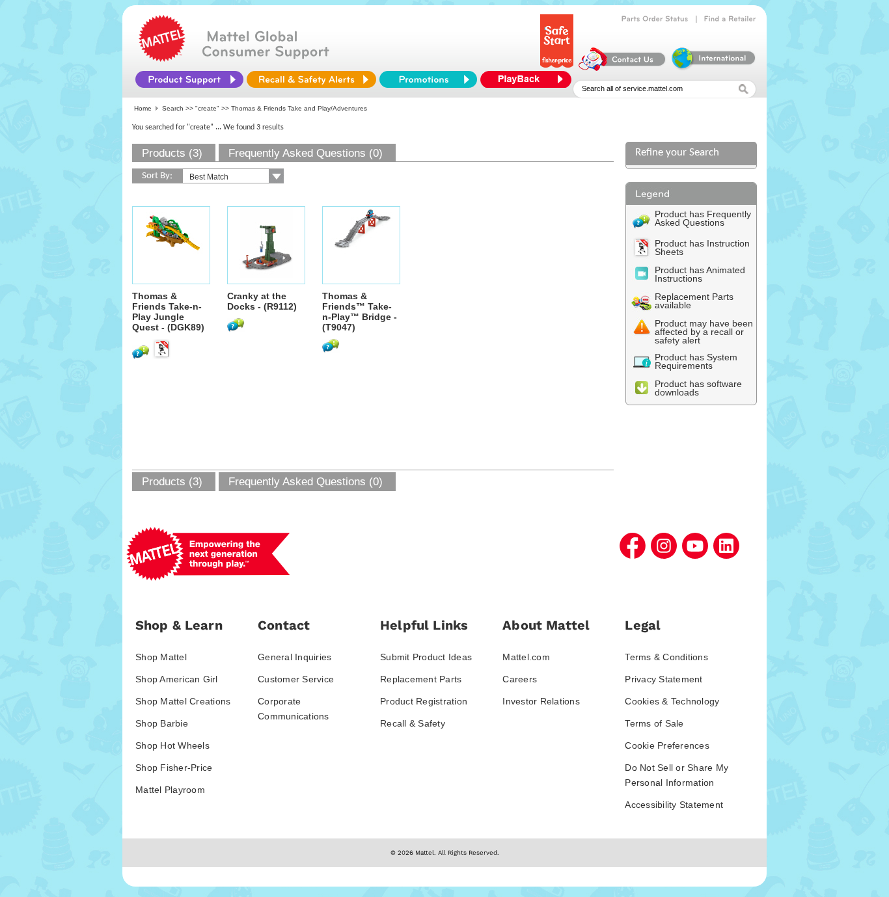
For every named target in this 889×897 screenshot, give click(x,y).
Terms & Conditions (666, 657)
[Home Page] (162, 58)
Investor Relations (541, 701)
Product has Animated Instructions (700, 274)
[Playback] (529, 79)
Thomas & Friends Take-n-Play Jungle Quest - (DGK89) (168, 311)
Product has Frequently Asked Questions (703, 218)
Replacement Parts (420, 679)
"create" (207, 108)
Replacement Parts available (694, 300)
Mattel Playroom (170, 789)
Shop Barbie (161, 723)
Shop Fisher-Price (173, 767)
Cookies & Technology (672, 701)
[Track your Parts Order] (655, 18)
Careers (519, 679)
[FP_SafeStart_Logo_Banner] (558, 67)
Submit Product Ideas (426, 657)
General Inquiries (294, 657)
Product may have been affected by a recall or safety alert (704, 331)
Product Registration (423, 701)
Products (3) (172, 153)
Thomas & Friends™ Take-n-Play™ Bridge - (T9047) (359, 311)
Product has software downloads (698, 388)
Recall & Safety (412, 723)
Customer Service (296, 679)
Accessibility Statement (674, 804)
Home (143, 108)
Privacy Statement (663, 679)
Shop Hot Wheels (172, 745)
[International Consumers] (712, 67)
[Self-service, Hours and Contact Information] (622, 67)
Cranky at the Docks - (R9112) (262, 301)
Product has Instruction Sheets (702, 247)
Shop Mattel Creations (182, 701)
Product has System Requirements (696, 361)
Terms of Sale (654, 723)
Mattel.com (526, 657)
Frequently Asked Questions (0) (305, 153)
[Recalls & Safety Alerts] (311, 79)
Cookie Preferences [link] (667, 745)
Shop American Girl (176, 679)
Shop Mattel (161, 657)
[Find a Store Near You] (730, 18)
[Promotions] (428, 79)
